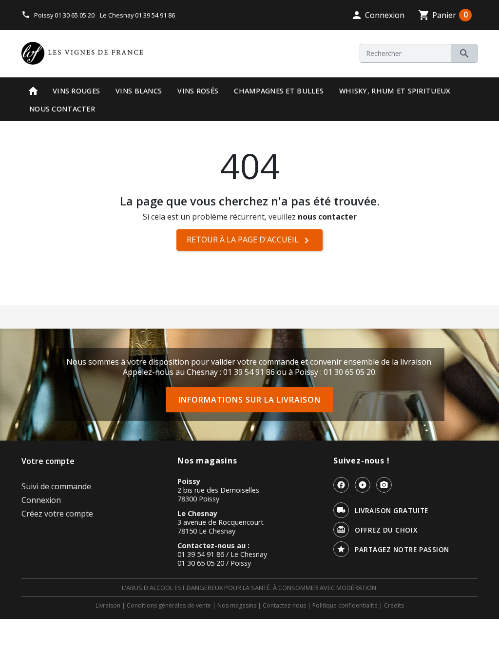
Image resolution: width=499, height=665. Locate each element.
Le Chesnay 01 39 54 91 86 (137, 15)
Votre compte (48, 461)
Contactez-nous (284, 605)
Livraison (108, 605)
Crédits (394, 605)
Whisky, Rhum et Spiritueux (395, 90)
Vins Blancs (138, 90)
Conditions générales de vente (169, 605)
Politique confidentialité (345, 605)
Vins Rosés (197, 90)
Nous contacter (62, 108)
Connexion (41, 500)
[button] (377, 15)
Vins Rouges (76, 90)
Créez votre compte (57, 513)
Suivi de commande (56, 486)
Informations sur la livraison (249, 399)
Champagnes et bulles (279, 90)
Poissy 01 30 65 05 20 (64, 15)
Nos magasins (236, 605)
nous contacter (327, 216)
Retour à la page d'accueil (249, 240)
